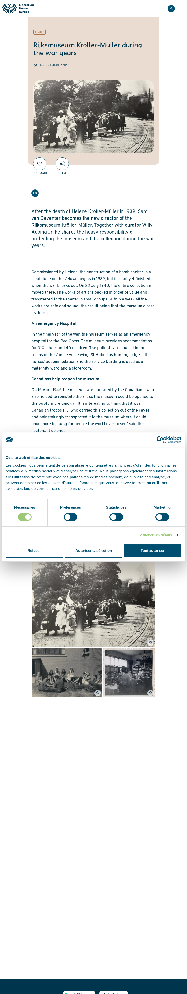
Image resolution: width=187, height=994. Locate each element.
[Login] (171, 8)
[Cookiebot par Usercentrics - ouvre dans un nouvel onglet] (160, 439)
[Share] (62, 163)
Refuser (34, 550)
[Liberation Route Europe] (18, 9)
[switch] (70, 517)
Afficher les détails (156, 535)
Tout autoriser (153, 550)
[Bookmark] (39, 163)
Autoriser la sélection (93, 550)
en (35, 193)
